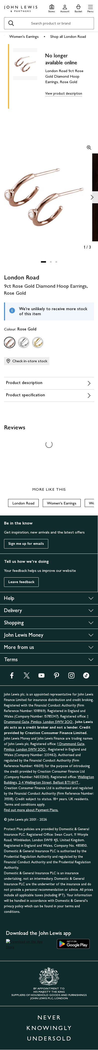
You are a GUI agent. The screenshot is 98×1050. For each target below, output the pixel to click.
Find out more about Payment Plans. (31, 810)
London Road (23, 503)
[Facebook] (12, 677)
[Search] (11, 23)
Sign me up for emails (26, 544)
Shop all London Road (68, 36)
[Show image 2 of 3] (92, 197)
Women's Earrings (24, 36)
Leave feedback (21, 582)
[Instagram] (71, 677)
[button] (90, 8)
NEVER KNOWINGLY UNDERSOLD (49, 1028)
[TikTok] (86, 677)
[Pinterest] (57, 677)
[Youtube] (41, 677)
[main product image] (29, 75)
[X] (27, 677)
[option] (9, 342)
